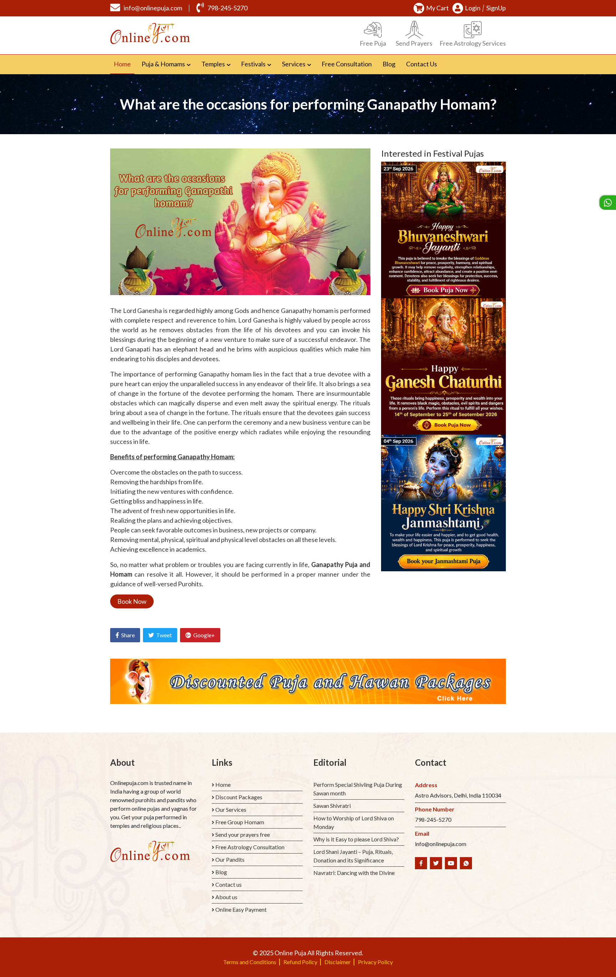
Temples (213, 64)
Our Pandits (230, 859)
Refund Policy (300, 961)
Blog (389, 64)
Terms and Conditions (249, 961)
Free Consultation (347, 64)
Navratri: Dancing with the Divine (354, 872)
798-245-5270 (227, 8)
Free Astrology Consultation (249, 847)
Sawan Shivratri (332, 805)
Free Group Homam (239, 822)
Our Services (230, 809)
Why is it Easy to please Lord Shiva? (356, 839)
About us (226, 897)
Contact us (228, 884)
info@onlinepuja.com (153, 8)
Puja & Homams (163, 64)
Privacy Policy (375, 961)
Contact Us (421, 64)
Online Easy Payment (241, 909)
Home (124, 63)
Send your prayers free (242, 834)
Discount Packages (238, 797)
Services (294, 64)
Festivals (253, 64)
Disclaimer (337, 961)
